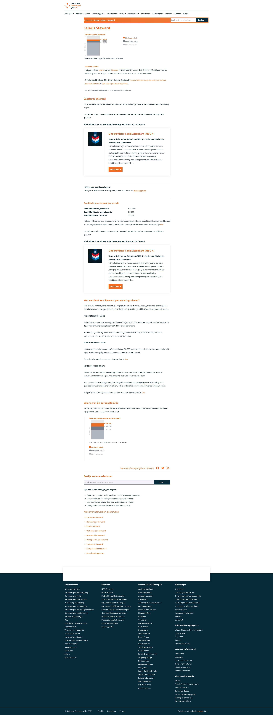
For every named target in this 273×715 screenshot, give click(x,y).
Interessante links (182, 643)
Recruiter (142, 616)
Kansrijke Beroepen (109, 623)
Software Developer (146, 674)
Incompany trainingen (184, 613)
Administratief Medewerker (149, 603)
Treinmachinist (144, 640)
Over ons (177, 13)
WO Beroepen (107, 592)
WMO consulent (145, 592)
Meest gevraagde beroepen (112, 620)
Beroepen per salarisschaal (76, 599)
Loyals (200, 711)
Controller (142, 620)
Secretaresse (143, 661)
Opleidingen (157, 13)
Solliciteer (114, 169)
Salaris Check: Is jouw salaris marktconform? (76, 642)
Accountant (143, 599)
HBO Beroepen (107, 589)
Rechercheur (143, 650)
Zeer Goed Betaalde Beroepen (114, 599)
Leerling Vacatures (182, 667)
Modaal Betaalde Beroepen (112, 616)
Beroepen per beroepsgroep (76, 592)
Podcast (168, 13)
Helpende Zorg (144, 613)
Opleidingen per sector (184, 592)
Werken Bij (179, 653)
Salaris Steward (93, 526)
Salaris (121, 13)
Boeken (178, 616)
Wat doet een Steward (96, 531)
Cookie (101, 711)
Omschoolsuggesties (95, 553)
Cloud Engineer (144, 688)
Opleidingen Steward (95, 522)
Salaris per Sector (182, 691)
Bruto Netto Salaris (72, 633)
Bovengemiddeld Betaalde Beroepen (116, 606)
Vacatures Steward (94, 517)
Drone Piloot (143, 637)
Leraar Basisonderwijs (147, 671)
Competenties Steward (96, 548)
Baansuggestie (98, 13)
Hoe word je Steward (95, 535)
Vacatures (145, 13)
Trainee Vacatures (182, 670)
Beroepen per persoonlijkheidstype (79, 609)
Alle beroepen (70, 657)
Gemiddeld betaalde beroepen (114, 613)
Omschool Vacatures (183, 660)
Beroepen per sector (73, 596)
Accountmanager (145, 596)
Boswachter (143, 626)
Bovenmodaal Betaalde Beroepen (115, 609)
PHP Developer (144, 685)
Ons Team (179, 636)
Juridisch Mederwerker (147, 654)
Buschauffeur (144, 644)
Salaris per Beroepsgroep (185, 694)
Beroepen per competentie (76, 606)
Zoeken (201, 20)
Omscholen (111, 13)
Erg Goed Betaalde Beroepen (113, 603)
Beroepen (69, 13)
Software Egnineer (146, 678)
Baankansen (133, 13)
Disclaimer (111, 711)
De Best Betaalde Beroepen (112, 596)
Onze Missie (180, 633)
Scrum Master (144, 633)
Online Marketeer (145, 664)
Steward (114, 70)
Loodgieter (142, 667)
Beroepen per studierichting (76, 613)
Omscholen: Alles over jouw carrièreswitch (76, 625)
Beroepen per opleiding (74, 603)
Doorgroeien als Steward (97, 540)
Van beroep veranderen (74, 630)
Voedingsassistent (145, 647)
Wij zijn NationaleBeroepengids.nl (189, 630)
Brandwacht (143, 630)
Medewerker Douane (147, 609)
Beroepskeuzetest (83, 13)
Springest (179, 620)
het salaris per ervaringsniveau (115, 83)
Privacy (123, 711)
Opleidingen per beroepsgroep (188, 596)
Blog (185, 13)
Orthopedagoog (144, 606)
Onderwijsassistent (146, 589)
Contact (178, 640)
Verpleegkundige (145, 657)
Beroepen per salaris (183, 698)
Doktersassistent (145, 623)
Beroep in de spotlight (74, 616)
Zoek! (161, 482)
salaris (101, 70)
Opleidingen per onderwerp (186, 599)
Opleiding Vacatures (183, 664)
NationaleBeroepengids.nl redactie (137, 468)
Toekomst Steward (94, 544)
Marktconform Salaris (73, 637)
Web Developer (144, 681)
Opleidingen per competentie (187, 603)
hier (162, 224)
